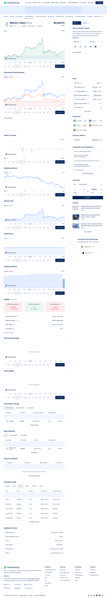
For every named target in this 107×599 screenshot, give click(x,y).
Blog (76, 580)
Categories (20, 16)
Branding (77, 577)
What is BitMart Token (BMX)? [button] (82, 151)
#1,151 (98, 83)
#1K (15, 26)
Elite (46, 577)
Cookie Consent (23, 595)
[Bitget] (28, 584)
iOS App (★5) (48, 572)
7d (21, 66)
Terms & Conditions (39, 595)
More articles (87, 231)
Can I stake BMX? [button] (79, 170)
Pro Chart (47, 575)
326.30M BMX (97, 95)
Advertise (62, 570)
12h (13, 66)
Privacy (31, 595)
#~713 (100, 125)
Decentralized (20, 408)
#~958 (84, 130)
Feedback (93, 572)
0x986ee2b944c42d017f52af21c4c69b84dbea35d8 (96, 140)
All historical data (34, 522)
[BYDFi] (7, 588)
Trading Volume (80, 16)
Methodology (79, 575)
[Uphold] (28, 588)
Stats (12, 16)
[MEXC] (7, 584)
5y (40, 66)
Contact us (93, 570)
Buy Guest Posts (64, 572)
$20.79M (95, 87)
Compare (32, 26)
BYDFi (38, 578)
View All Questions (87, 173)
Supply (90, 16)
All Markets (34, 452)
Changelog (78, 572)
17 (100, 107)
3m (29, 66)
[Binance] (17, 584)
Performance (30, 16)
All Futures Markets (34, 476)
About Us (18, 572)
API (46, 580)
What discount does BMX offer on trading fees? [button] (81, 156)
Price (6, 16)
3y (36, 66)
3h (9, 66)
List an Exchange (65, 580)
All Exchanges (9, 408)
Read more (76, 37)
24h (17, 66)
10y (44, 66)
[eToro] (17, 588)
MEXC (29, 578)
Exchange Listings (100, 16)
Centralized (30, 408)
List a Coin (63, 575)
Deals (46, 585)
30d (25, 66)
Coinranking (13, 3)
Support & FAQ (94, 575)
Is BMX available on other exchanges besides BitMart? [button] (82, 165)
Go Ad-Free (9, 118)
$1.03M (95, 91)
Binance (33, 578)
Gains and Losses (41, 16)
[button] (80, 121)
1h (5, 66)
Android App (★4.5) (50, 570)
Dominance (70, 16)
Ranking (51, 16)
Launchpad (48, 583)
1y (33, 66)
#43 (85, 120)
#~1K (100, 120)
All (47, 66)
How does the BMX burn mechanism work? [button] (86, 160)
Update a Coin (64, 577)
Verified (14, 299)
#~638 (84, 125)
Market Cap (60, 16)
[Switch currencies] (88, 191)
